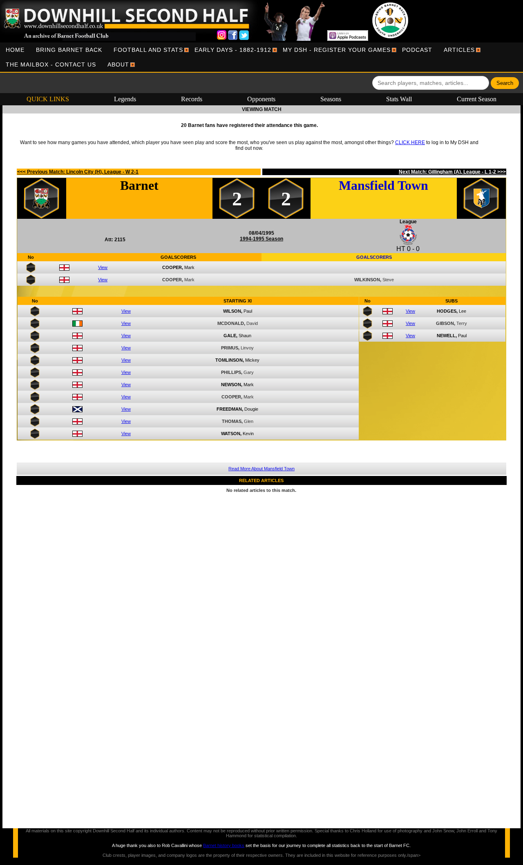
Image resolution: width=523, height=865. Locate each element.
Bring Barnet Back (69, 50)
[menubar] (261, 57)
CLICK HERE (410, 142)
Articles (459, 50)
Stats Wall (399, 99)
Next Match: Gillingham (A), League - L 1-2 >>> (452, 172)
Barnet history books (223, 845)
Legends (125, 99)
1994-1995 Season (261, 239)
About (118, 64)
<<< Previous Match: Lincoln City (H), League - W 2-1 (78, 172)
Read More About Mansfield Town (261, 468)
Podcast (417, 50)
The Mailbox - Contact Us (51, 64)
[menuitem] (15, 49)
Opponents (261, 99)
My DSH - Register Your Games (337, 50)
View (102, 267)
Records (191, 99)
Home (15, 50)
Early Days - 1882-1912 (232, 50)
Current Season (476, 99)
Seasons (330, 99)
